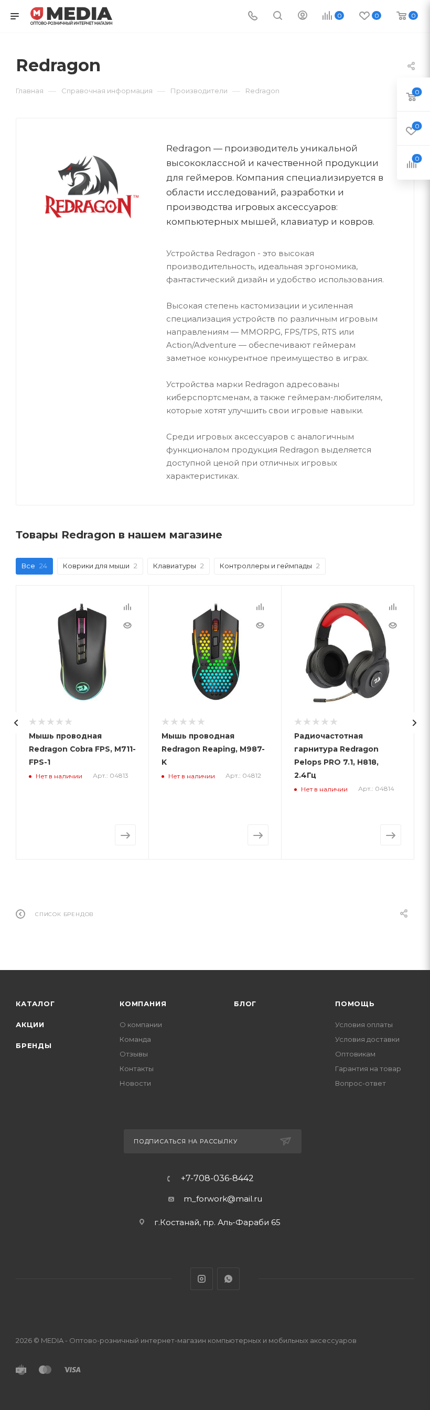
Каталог (35, 1003)
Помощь (355, 1003)
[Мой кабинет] (302, 16)
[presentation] (15, 722)
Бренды (34, 1045)
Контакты (137, 1068)
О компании (141, 1024)
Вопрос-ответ (360, 1083)
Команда (135, 1039)
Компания (143, 1003)
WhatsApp (228, 1279)
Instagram (201, 1279)
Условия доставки (367, 1039)
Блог (245, 1003)
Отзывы (134, 1054)
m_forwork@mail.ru (223, 1199)
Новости (135, 1083)
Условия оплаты (364, 1024)
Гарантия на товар (368, 1068)
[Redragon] (91, 184)
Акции (30, 1024)
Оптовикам (355, 1054)
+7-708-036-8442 (217, 1178)
